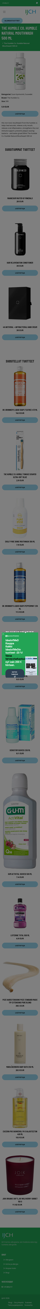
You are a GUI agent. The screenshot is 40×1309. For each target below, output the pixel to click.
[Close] (3, 633)
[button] (14, 674)
